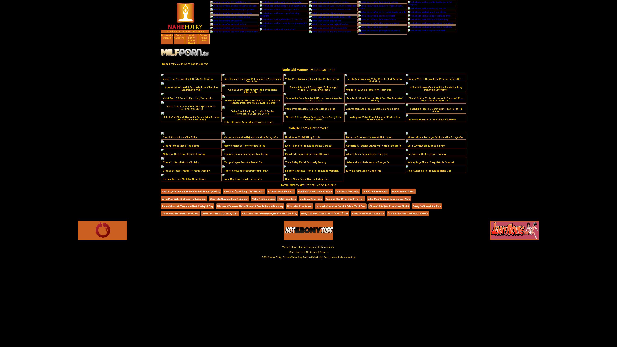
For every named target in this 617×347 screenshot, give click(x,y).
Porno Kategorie (179, 36)
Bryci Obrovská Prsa (403, 191)
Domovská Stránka (167, 36)
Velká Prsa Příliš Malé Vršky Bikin (220, 213)
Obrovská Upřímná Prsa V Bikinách (229, 199)
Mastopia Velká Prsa (311, 199)
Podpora (323, 252)
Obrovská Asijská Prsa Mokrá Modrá (389, 206)
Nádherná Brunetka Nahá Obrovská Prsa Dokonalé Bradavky (250, 206)
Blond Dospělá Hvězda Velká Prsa (180, 213)
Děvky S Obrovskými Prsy (427, 206)
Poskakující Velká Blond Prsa (368, 213)
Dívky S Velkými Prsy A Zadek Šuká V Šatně (324, 213)
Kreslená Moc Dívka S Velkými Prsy (345, 199)
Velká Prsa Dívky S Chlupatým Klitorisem (184, 199)
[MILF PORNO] (185, 53)
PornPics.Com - (174, 31)
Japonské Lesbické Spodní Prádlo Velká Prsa (341, 206)
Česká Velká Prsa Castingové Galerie (408, 213)
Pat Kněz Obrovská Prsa (281, 191)
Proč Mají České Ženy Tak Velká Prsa (244, 191)
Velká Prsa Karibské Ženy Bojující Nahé (389, 199)
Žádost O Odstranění (306, 252)
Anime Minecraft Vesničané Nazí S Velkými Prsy (187, 206)
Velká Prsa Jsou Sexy (347, 191)
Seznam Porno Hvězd (204, 38)
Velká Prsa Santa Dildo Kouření (315, 191)
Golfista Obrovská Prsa (375, 191)
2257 (291, 252)
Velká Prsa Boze (287, 199)
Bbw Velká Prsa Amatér (299, 206)
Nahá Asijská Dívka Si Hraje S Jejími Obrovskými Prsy (191, 191)
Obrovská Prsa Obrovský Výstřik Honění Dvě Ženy (269, 213)
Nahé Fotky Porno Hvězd (191, 39)
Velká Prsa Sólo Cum (263, 199)
